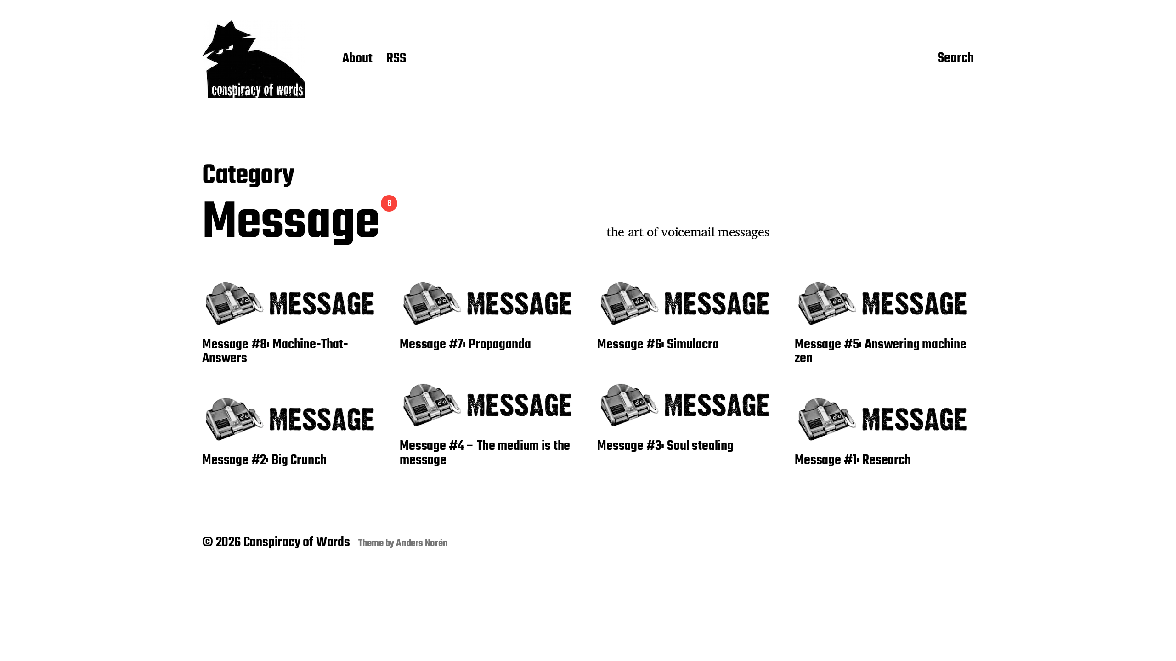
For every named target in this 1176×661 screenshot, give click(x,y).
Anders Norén (422, 543)
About (357, 59)
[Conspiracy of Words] (253, 59)
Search (956, 59)
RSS (396, 59)
